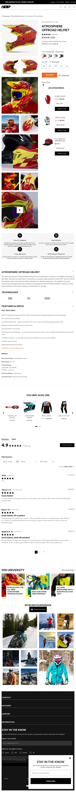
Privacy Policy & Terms (21, 759)
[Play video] (20, 210)
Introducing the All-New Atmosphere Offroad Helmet (15, 590)
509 (7, 778)
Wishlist (67, 2)
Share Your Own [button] (39, 609)
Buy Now (49, 75)
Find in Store (46, 82)
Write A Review (67, 445)
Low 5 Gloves (60, 118)
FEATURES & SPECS (13, 306)
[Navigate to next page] (44, 552)
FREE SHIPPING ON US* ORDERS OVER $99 (19, 2)
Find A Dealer (60, 2)
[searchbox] (9, 461)
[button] (19, 630)
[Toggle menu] (74, 7)
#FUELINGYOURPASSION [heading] (38, 605)
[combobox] (28, 461)
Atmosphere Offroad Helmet (21, 272)
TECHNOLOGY (10, 292)
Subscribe (50, 781)
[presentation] (20, 240)
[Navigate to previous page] (31, 552)
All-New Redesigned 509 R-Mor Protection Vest (65, 590)
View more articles (68, 570)
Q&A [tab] (14, 439)
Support (53, 2)
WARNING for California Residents (13, 348)
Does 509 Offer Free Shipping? (39, 593)
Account (73, 2)
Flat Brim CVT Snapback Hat (60, 140)
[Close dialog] (70, 758)
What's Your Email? (9, 739)
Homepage (6, 16)
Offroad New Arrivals (17, 16)
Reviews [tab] (5, 439)
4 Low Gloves (60, 96)
